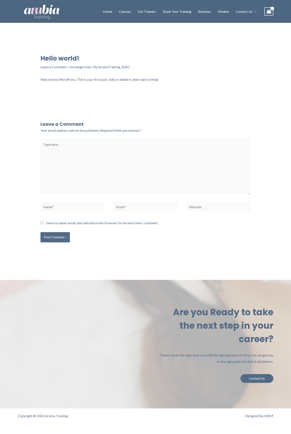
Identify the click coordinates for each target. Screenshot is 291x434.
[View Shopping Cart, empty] (268, 11)
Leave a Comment (53, 67)
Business (204, 11)
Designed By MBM (259, 416)
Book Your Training (177, 11)
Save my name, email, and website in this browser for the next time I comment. (102, 223)
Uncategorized (80, 67)
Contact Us (244, 11)
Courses (125, 11)
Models (223, 11)
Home (107, 11)
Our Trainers (147, 11)
